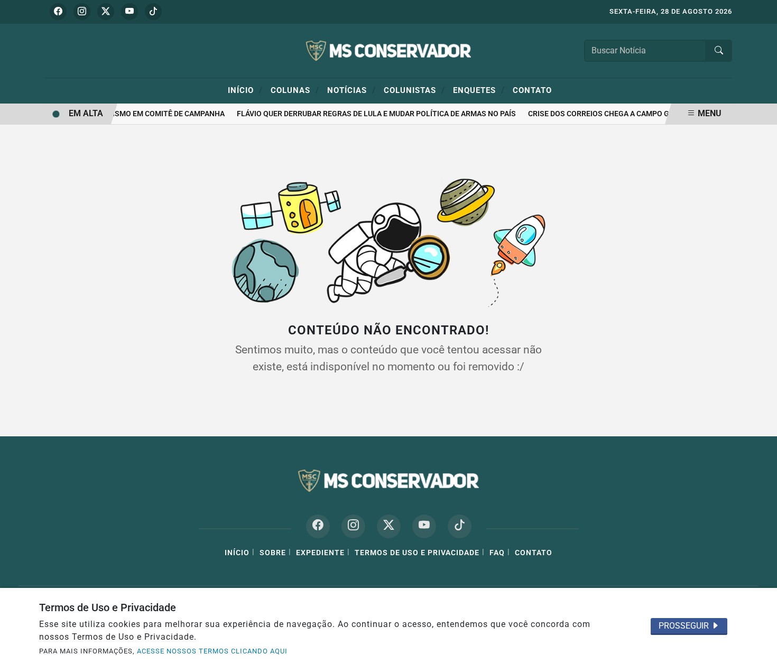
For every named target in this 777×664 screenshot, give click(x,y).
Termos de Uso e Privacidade (417, 552)
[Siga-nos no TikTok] (459, 526)
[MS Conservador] (388, 50)
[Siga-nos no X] (389, 526)
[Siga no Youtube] (129, 11)
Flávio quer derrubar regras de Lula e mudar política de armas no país (372, 113)
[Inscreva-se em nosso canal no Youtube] (424, 526)
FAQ (497, 552)
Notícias (351, 90)
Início (245, 90)
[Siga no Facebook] (58, 11)
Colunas (295, 90)
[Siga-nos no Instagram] (353, 526)
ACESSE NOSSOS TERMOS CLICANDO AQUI (212, 651)
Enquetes (479, 90)
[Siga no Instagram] (81, 11)
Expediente (320, 552)
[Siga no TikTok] (153, 11)
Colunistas (414, 90)
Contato (532, 90)
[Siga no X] (105, 11)
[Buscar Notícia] (719, 51)
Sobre (273, 552)
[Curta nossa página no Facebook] (318, 526)
